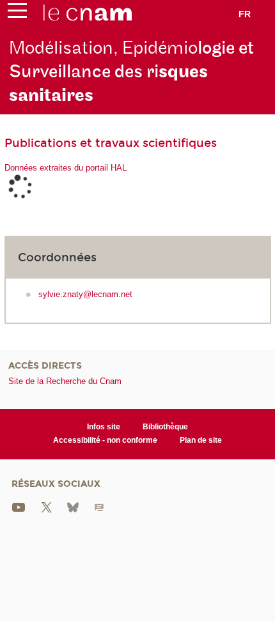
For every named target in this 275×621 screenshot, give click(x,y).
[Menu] (17, 13)
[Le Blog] (99, 506)
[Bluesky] (73, 506)
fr (245, 14)
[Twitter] (46, 506)
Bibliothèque (165, 426)
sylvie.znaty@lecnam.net (85, 294)
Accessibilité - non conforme (105, 440)
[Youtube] (19, 506)
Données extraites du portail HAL (65, 167)
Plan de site (201, 440)
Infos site (103, 426)
